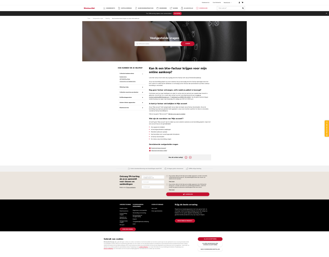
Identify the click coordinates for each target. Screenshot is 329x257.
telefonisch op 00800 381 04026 (181, 97)
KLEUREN (175, 8)
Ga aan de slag (188, 8)
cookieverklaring (143, 247)
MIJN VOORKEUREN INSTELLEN (210, 249)
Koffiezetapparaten (126, 97)
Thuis (88, 18)
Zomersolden (203, 8)
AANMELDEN (189, 194)
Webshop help (124, 87)
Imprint (135, 219)
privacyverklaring (108, 248)
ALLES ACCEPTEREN (210, 239)
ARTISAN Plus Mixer (125, 79)
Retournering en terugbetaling (137, 215)
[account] (239, 2)
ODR (134, 224)
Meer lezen (172, 181)
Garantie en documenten (123, 217)
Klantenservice (205, 2)
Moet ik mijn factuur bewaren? (158, 148)
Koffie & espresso (126, 8)
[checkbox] (167, 176)
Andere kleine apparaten (127, 102)
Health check (123, 208)
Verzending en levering (139, 213)
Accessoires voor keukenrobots (128, 81)
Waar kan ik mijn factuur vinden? (159, 150)
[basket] (242, 2)
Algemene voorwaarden (140, 210)
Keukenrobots (110, 8)
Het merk (154, 208)
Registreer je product (185, 221)
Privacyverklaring (131, 187)
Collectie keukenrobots (127, 73)
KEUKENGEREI (163, 8)
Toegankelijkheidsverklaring (141, 221)
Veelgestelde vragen (98, 18)
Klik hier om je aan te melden (176, 114)
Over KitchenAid (217, 2)
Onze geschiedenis (156, 211)
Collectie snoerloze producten (129, 92)
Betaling (108, 18)
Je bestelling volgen (123, 214)
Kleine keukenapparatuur (145, 8)
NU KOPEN (177, 13)
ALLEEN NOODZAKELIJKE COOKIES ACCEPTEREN (210, 244)
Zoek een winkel (127, 229)
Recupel (122, 225)
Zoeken (187, 43)
